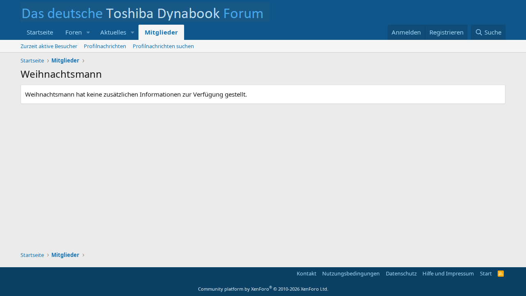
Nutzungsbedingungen (351, 273)
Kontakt (306, 273)
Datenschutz (401, 273)
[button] (88, 32)
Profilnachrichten (105, 46)
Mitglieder (161, 32)
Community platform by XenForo (263, 289)
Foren (73, 32)
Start (486, 273)
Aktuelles (113, 32)
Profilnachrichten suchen (163, 46)
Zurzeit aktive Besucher (49, 46)
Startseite (40, 32)
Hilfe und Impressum (448, 273)
